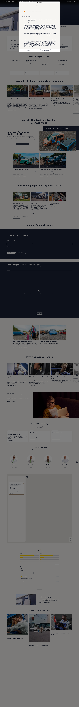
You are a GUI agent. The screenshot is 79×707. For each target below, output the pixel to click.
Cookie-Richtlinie (27, 11)
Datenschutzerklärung (37, 11)
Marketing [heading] (25, 32)
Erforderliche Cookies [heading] (27, 16)
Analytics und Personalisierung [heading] (29, 22)
